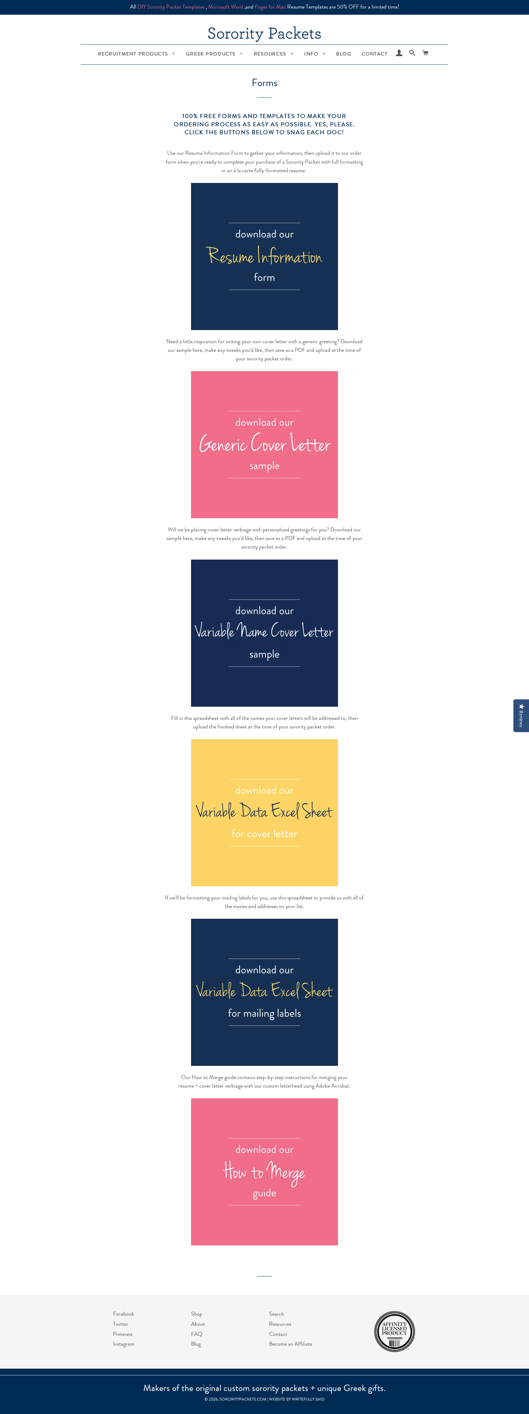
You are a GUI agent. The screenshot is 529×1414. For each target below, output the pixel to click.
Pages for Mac (270, 7)
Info (312, 54)
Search (276, 1314)
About (198, 1324)
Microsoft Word (225, 7)
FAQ (196, 1334)
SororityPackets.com (242, 1400)
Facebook (123, 1314)
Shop (196, 1314)
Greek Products (212, 54)
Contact (375, 54)
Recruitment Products (134, 54)
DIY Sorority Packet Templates (170, 7)
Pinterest (123, 1334)
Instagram (123, 1344)
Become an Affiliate (290, 1344)
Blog (343, 54)
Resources (271, 54)
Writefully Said (308, 1400)
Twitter (120, 1324)
